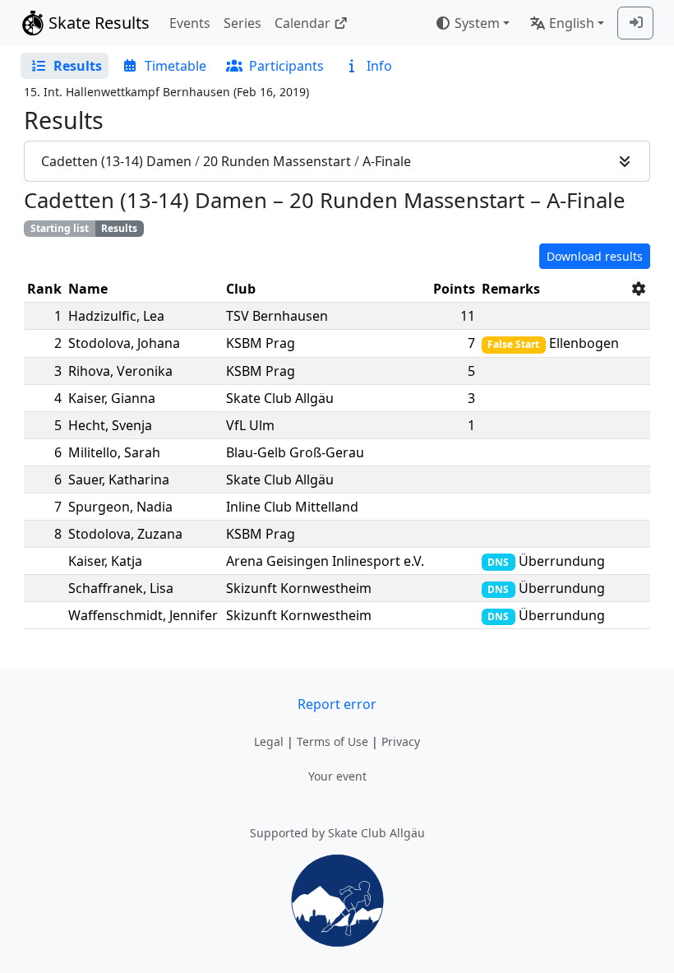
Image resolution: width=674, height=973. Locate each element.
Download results (595, 256)
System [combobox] (477, 23)
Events (189, 23)
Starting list (59, 228)
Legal (269, 741)
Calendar (302, 23)
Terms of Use (332, 741)
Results (119, 228)
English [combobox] (571, 23)
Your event (337, 776)
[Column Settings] (638, 289)
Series (242, 23)
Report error (337, 704)
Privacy (400, 741)
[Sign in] (635, 23)
